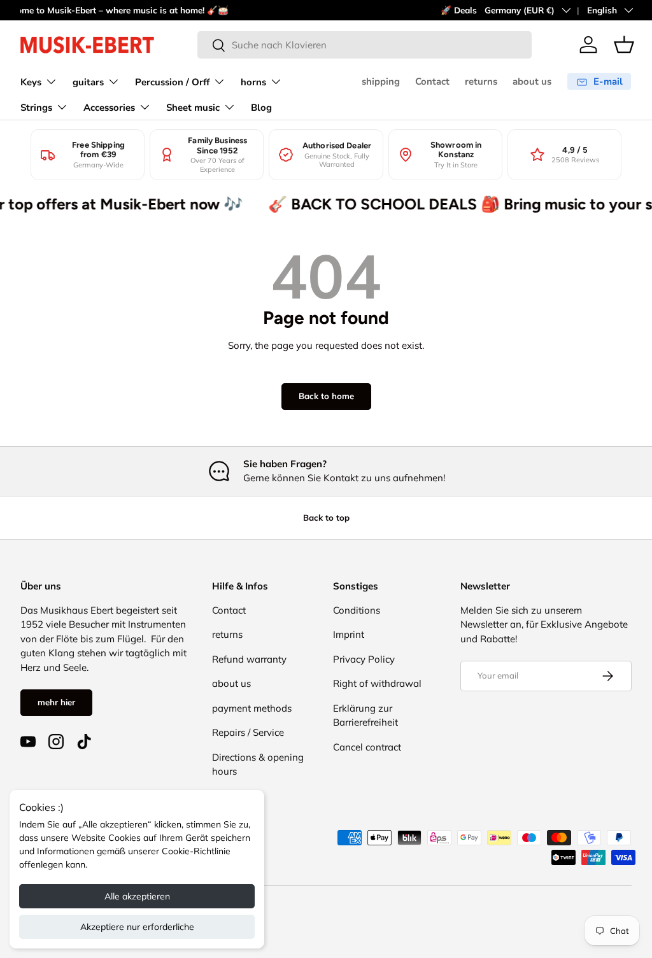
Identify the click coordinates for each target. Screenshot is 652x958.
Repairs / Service (248, 732)
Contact (432, 81)
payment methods (252, 708)
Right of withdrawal (377, 683)
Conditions (356, 610)
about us (532, 81)
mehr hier (56, 702)
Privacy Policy (364, 659)
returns (481, 81)
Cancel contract (367, 747)
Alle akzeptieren (137, 896)
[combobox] (364, 45)
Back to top (326, 517)
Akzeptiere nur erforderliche (137, 927)
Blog (261, 107)
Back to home (326, 396)
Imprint (348, 634)
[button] (624, 45)
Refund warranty (249, 659)
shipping (381, 81)
